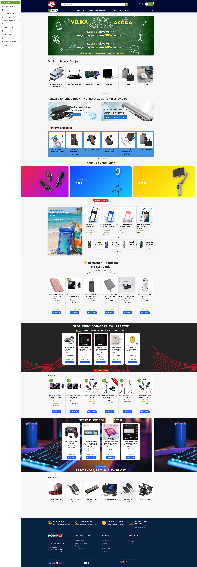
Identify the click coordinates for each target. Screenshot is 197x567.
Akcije (129, 540)
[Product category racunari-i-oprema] (56, 492)
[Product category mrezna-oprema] (57, 76)
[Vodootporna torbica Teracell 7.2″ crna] (93, 215)
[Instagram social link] (151, 10)
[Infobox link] (60, 523)
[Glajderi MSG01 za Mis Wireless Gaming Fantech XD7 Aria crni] (101, 340)
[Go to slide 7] (101, 93)
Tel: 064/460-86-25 (54, 547)
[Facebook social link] (149, 10)
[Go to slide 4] (98, 158)
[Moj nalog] (139, 4)
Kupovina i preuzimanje (107, 540)
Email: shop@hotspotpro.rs (56, 549)
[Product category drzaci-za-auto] (74, 142)
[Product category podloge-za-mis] (145, 76)
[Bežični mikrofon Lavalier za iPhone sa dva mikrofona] (57, 386)
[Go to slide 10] (106, 93)
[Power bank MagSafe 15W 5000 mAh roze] (57, 285)
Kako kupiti (104, 538)
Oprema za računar (79, 548)
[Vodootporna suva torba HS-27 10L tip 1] (89, 244)
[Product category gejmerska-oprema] (74, 76)
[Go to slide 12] (109, 93)
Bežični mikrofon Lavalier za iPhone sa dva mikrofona (56, 397)
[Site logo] (51, 4)
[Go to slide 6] (101, 158)
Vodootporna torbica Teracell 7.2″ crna (91, 226)
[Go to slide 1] (92, 93)
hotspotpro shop (133, 535)
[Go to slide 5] (98, 93)
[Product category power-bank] (57, 144)
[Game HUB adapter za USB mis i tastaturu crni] (69, 340)
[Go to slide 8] (103, 93)
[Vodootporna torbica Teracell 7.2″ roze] (128, 215)
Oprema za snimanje (80, 538)
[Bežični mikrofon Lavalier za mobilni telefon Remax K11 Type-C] (74, 285)
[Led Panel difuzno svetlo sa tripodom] (110, 386)
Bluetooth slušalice (79, 540)
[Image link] (59, 563)
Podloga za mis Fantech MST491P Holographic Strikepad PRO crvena (111, 443)
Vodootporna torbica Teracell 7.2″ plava (108, 226)
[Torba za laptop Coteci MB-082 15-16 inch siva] (110, 285)
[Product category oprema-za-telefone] (128, 492)
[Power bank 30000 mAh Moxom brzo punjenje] (92, 285)
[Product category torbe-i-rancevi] (110, 76)
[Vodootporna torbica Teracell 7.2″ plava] (110, 215)
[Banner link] (101, 35)
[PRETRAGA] (126, 4)
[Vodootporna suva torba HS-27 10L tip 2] (107, 244)
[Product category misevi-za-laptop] (127, 76)
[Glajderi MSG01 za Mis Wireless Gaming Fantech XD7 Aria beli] (85, 340)
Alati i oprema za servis (80, 546)
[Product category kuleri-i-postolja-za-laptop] (110, 144)
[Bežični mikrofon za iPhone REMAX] (74, 386)
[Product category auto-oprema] (145, 491)
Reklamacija (105, 546)
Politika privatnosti (106, 548)
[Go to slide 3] (95, 93)
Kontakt (130, 546)
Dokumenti (104, 543)
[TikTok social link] (153, 10)
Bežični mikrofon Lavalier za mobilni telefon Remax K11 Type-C (74, 296)
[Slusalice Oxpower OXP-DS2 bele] (145, 285)
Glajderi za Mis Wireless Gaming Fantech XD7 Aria (117, 349)
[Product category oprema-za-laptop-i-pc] (110, 491)
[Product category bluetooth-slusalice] (92, 143)
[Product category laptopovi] (92, 76)
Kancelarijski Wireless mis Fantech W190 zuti (132, 349)
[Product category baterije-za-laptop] (92, 492)
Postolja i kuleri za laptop (81, 543)
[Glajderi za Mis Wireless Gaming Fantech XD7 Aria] (117, 340)
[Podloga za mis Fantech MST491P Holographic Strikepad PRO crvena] (111, 432)
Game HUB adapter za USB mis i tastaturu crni (69, 349)
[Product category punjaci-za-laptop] (74, 492)
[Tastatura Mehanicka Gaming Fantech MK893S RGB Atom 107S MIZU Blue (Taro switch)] (91, 432)
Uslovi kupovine (105, 551)
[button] (56, 312)
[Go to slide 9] (104, 93)
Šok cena (130, 543)
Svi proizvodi (131, 538)
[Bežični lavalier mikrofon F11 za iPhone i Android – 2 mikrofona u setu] (145, 386)
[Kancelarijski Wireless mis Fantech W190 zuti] (132, 340)
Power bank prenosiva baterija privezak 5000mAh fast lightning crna (127, 296)
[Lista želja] (142, 4)
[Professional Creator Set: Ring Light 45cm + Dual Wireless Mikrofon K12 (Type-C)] (92, 386)
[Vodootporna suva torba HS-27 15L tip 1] (141, 244)
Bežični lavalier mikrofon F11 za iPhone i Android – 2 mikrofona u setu (145, 397)
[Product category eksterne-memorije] (145, 143)
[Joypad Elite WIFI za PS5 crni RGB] (71, 432)
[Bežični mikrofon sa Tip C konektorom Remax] (127, 386)
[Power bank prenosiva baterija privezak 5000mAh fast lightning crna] (127, 285)
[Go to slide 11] (107, 93)
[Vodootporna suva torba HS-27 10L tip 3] (124, 244)
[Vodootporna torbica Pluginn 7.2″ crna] (145, 215)
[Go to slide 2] (95, 158)
